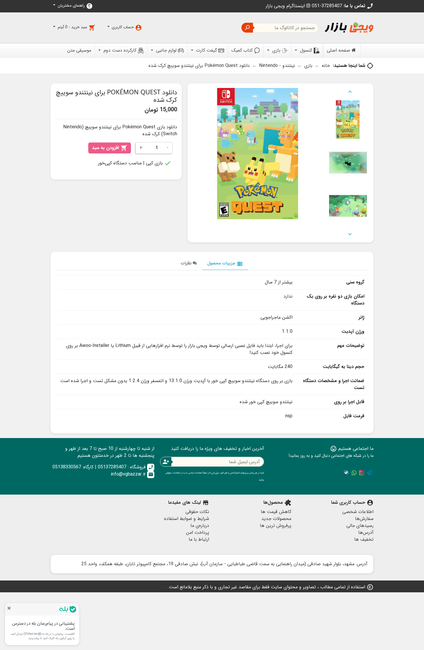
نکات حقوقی (197, 511)
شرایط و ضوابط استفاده (186, 518)
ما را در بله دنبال (346, 472)
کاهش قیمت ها (276, 511)
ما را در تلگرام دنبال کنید (369, 472)
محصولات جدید (276, 518)
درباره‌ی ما (199, 525)
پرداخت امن (197, 532)
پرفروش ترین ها (275, 525)
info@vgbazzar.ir (132, 474)
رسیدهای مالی (360, 525)
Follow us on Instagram (361, 472)
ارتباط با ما (199, 539)
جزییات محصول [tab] (225, 263)
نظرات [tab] (187, 263)
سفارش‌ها (364, 518)
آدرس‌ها (366, 532)
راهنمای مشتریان (75, 6)
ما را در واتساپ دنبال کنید (353, 472)
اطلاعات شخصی (358, 511)
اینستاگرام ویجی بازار (286, 6)
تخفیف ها (364, 539)
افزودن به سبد (109, 147)
